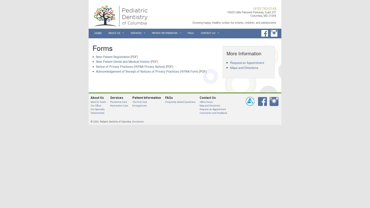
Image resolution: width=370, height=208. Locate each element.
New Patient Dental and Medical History (123, 62)
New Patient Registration (113, 57)
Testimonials (97, 113)
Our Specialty (98, 109)
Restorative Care (119, 105)
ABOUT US (114, 33)
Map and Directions (210, 105)
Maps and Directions (244, 67)
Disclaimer (138, 121)
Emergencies (139, 105)
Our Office (96, 105)
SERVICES (136, 33)
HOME (98, 33)
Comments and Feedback (213, 113)
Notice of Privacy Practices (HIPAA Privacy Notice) (130, 67)
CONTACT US (208, 33)
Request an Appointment (247, 62)
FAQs (191, 33)
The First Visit (139, 102)
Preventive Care (118, 102)
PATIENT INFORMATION (164, 33)
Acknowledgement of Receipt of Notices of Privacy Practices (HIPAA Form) (147, 71)
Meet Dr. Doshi (98, 102)
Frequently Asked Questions (180, 102)
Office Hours (206, 102)
